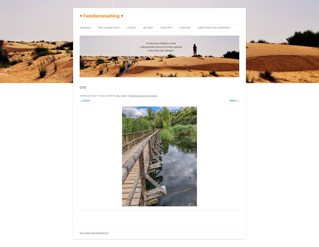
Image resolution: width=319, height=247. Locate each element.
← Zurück (85, 100)
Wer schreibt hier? (109, 28)
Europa (131, 28)
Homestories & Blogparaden (214, 28)
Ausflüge (184, 28)
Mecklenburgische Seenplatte (143, 96)
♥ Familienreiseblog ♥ (101, 15)
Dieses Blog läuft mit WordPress (94, 233)
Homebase (85, 28)
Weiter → (234, 100)
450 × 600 (121, 96)
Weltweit (148, 28)
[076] (159, 156)
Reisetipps (166, 28)
